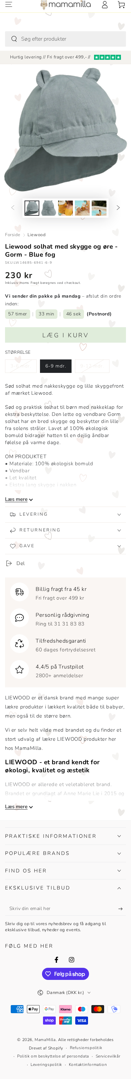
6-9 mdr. (58, 368)
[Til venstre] (12, 208)
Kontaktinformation (88, 1064)
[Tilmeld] (122, 909)
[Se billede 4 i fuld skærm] (82, 208)
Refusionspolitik (86, 1047)
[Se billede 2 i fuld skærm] (48, 208)
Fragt (35, 282)
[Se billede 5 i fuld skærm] (99, 208)
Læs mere (16, 499)
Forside (12, 235)
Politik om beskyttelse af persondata (53, 1056)
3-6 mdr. (23, 368)
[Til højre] (118, 208)
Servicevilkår (108, 1056)
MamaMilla (45, 1039)
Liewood (36, 235)
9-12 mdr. (93, 368)
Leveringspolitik (46, 1064)
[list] (65, 630)
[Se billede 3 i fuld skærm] (65, 208)
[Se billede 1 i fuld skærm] (32, 208)
